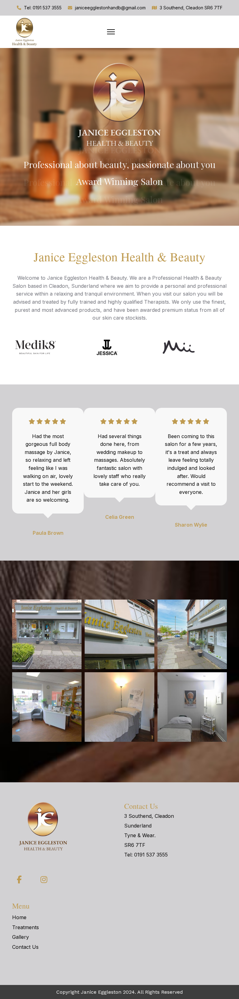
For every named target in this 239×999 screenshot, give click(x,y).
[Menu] (111, 31)
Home (19, 917)
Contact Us (25, 947)
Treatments (25, 927)
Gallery (20, 937)
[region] (119, 137)
